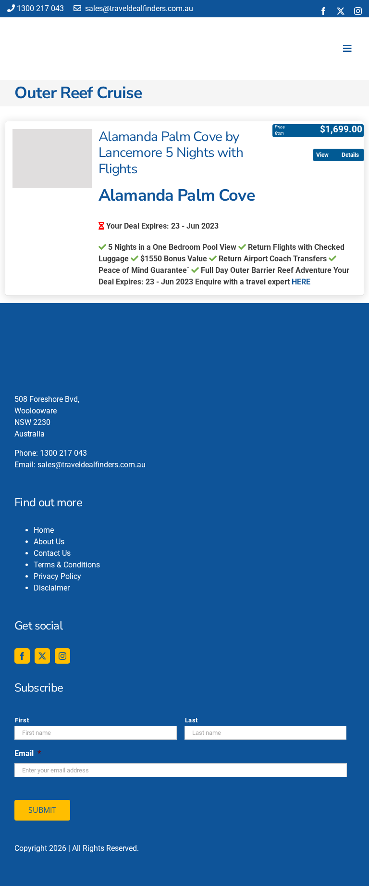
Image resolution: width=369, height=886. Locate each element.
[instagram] (358, 11)
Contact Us (52, 553)
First (22, 720)
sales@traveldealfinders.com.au (138, 8)
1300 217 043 (40, 8)
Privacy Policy (57, 576)
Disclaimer (52, 587)
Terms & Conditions (67, 564)
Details (350, 155)
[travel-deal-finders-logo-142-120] (41, 23)
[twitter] (340, 11)
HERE (301, 281)
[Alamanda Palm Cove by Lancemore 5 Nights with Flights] (52, 159)
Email (27, 753)
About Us (49, 541)
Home (44, 530)
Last (191, 720)
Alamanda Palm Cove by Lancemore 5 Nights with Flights (170, 153)
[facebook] (323, 11)
